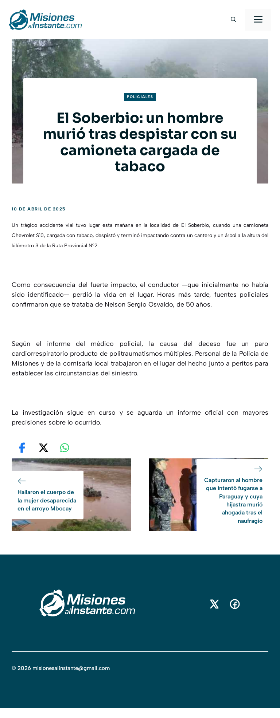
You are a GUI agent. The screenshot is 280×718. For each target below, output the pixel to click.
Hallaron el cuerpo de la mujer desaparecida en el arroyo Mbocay (47, 500)
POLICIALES (140, 96)
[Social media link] (214, 604)
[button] (233, 20)
